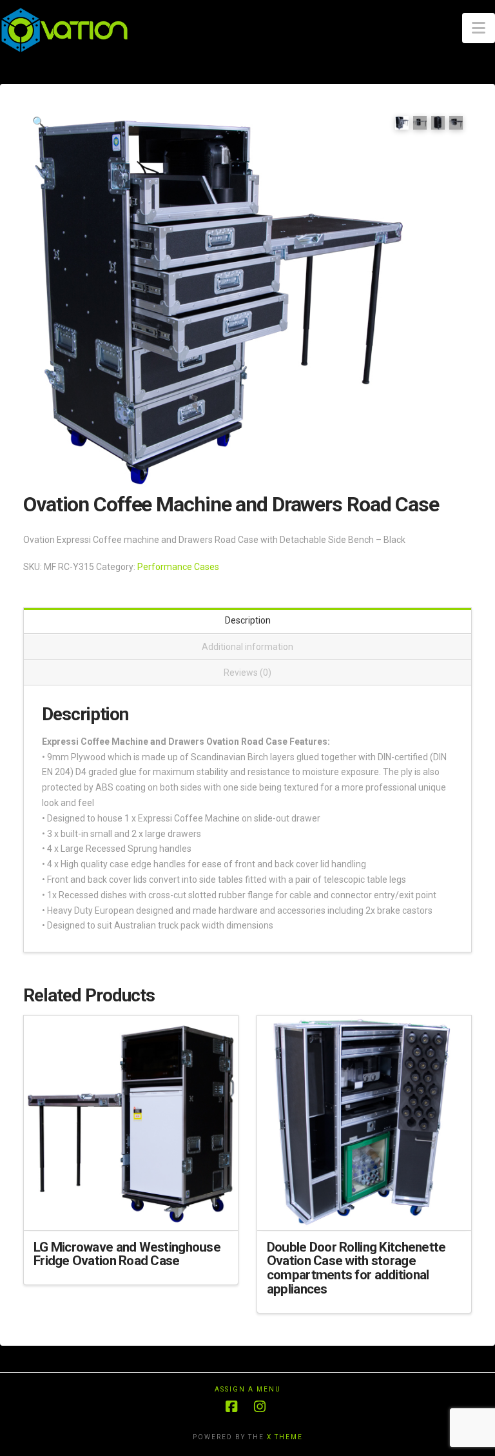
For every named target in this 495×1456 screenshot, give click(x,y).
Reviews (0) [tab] (247, 672)
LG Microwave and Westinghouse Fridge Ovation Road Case (127, 1254)
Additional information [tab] (247, 647)
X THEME (285, 1437)
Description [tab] (248, 620)
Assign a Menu (248, 1389)
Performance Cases (178, 567)
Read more (130, 1209)
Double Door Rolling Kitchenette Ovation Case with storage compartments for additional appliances (356, 1268)
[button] (478, 28)
